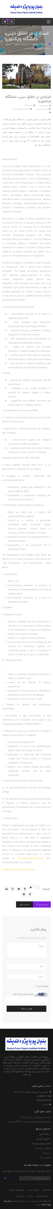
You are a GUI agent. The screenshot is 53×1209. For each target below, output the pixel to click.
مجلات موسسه (42, 1148)
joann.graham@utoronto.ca (30, 858)
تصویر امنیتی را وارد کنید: (23, 994)
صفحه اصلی (44, 1134)
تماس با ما (44, 1157)
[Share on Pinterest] (23, 894)
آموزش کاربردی (42, 1139)
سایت (45, 1104)
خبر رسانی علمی (21, 44)
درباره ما (45, 1153)
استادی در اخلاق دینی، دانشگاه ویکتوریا (28, 99)
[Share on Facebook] (24, 889)
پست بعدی (43, 904)
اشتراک (46, 889)
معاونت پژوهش (38, 44)
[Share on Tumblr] (30, 894)
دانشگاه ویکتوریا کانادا (21, 109)
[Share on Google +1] (12, 889)
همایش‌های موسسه (40, 1143)
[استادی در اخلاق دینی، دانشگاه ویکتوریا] (26, 76)
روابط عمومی (44, 105)
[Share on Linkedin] (6, 889)
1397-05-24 (28, 105)
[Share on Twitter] (18, 889)
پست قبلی (23, 904)
